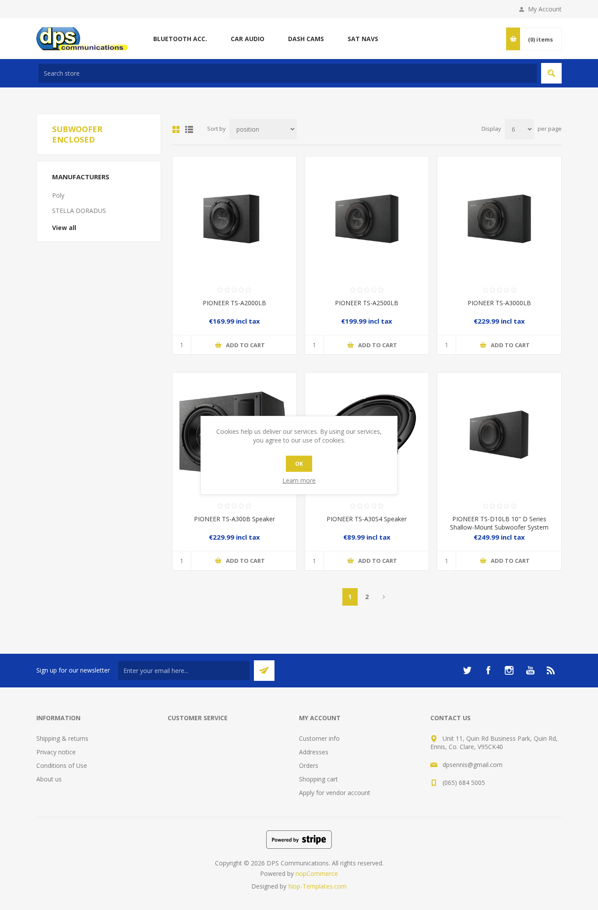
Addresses (313, 752)
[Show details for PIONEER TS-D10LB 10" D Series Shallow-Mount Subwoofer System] (499, 434)
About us (49, 779)
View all (64, 227)
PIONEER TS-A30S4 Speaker (367, 519)
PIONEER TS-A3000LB (499, 303)
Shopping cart (318, 779)
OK (299, 463)
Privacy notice (56, 752)
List (189, 129)
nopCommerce (316, 873)
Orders (308, 765)
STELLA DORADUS (79, 210)
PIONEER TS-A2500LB (366, 303)
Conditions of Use (61, 765)
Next (384, 597)
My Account (545, 9)
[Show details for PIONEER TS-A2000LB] (234, 218)
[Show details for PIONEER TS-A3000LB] (499, 218)
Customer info (319, 738)
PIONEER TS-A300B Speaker (234, 519)
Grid (176, 129)
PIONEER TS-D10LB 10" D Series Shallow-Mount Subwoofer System (499, 523)
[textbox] (288, 73)
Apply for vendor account (334, 792)
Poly (58, 195)
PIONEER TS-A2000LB (234, 303)
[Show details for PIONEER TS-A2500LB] (367, 218)
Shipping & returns (62, 738)
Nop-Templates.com (317, 886)
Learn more (299, 480)
